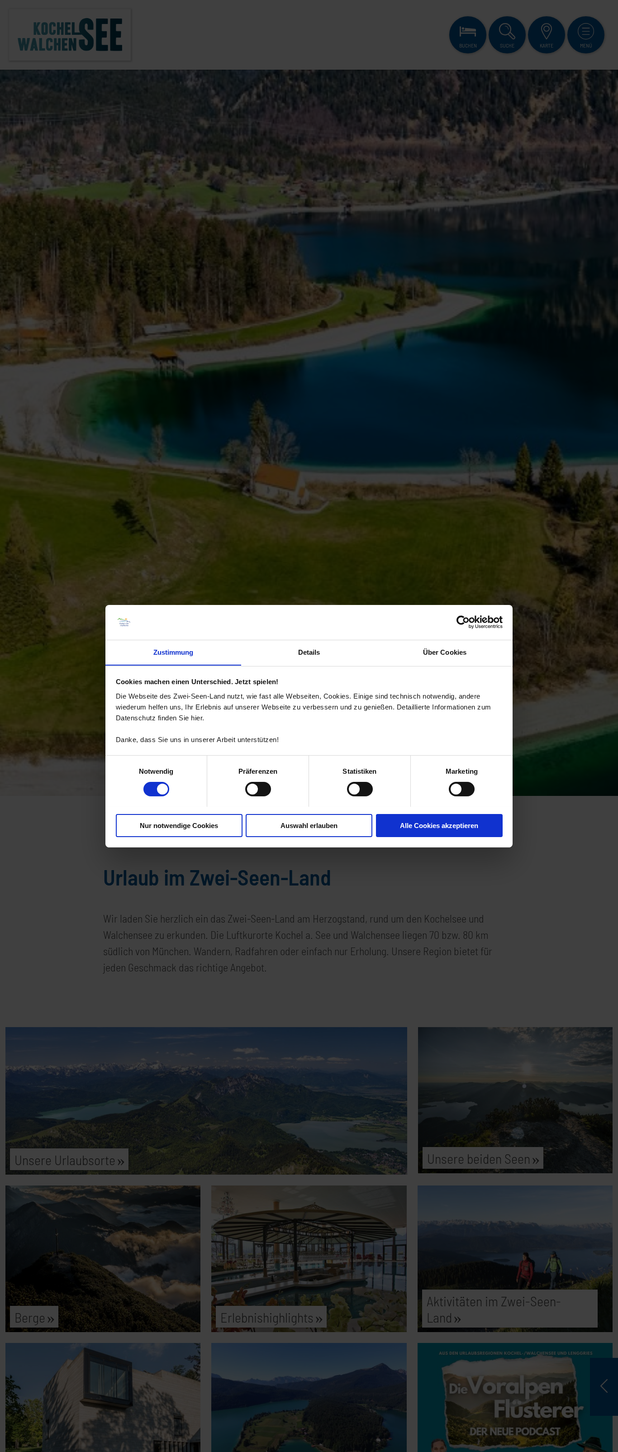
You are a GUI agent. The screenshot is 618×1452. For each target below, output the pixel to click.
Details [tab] (309, 652)
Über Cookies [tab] (444, 652)
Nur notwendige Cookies (179, 825)
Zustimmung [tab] (173, 652)
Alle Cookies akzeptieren (439, 825)
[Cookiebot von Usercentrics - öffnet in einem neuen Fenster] (463, 622)
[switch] (258, 789)
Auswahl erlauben (309, 825)
